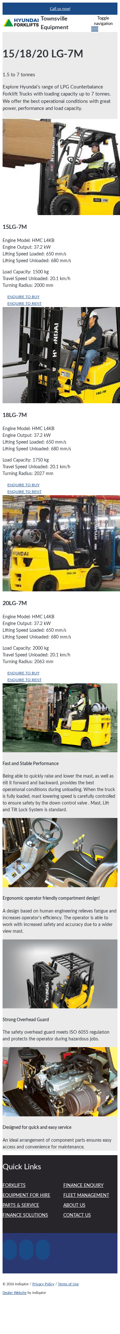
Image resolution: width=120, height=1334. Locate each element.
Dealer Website (15, 1293)
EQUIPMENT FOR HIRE (26, 1195)
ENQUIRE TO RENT (24, 303)
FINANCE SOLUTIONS (25, 1215)
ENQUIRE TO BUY (23, 297)
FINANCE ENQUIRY (83, 1185)
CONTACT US (77, 1215)
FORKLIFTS (14, 1185)
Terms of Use (68, 1284)
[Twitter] (27, 1263)
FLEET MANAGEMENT (86, 1195)
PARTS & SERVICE (21, 1205)
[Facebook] (11, 1263)
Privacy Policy (43, 1284)
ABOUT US (74, 1205)
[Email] (43, 1263)
